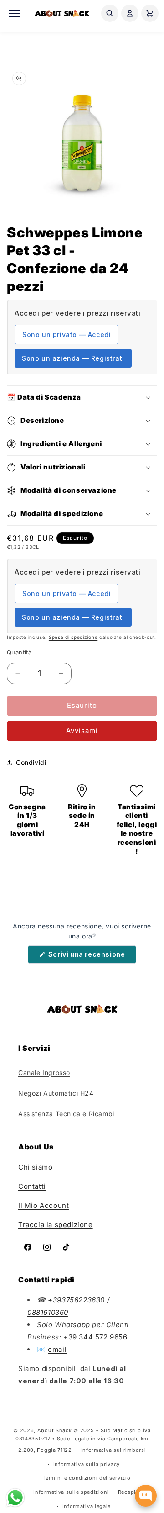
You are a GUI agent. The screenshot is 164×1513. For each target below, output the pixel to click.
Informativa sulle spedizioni (71, 1492)
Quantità (19, 652)
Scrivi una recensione (91, 957)
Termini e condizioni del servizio (86, 1478)
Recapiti (129, 1492)
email (57, 1349)
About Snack (54, 1430)
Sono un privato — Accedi (66, 334)
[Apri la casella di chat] (146, 1496)
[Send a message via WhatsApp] (15, 1497)
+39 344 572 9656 (95, 1337)
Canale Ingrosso (44, 1072)
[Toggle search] (109, 13)
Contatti (32, 1186)
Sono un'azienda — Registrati (73, 358)
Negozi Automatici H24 (56, 1093)
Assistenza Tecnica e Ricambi (66, 1114)
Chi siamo (35, 1167)
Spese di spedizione (73, 637)
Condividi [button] (31, 762)
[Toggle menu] (14, 13)
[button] (82, 397)
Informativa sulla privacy (86, 1464)
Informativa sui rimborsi (113, 1450)
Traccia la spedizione (55, 1224)
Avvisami (82, 730)
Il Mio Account (43, 1205)
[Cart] (150, 13)
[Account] (129, 13)
